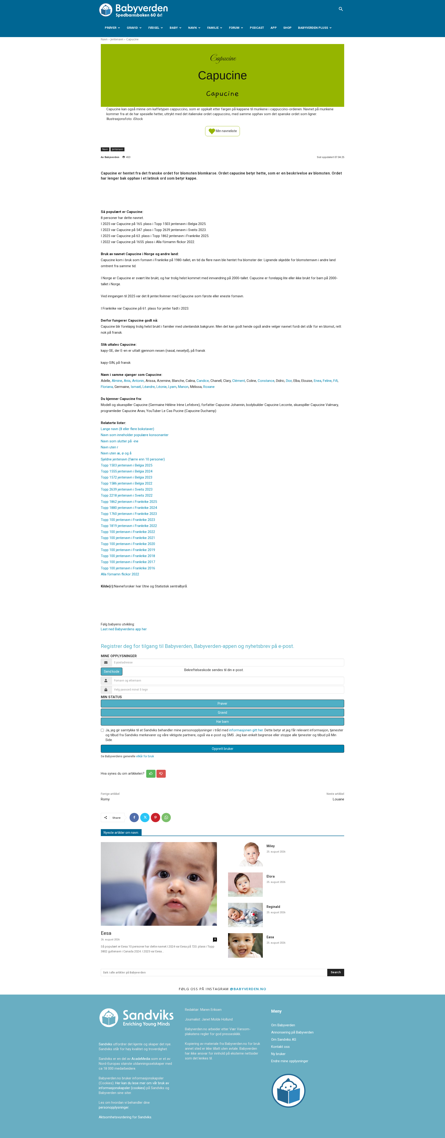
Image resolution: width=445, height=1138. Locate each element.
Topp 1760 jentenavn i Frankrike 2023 (129, 514)
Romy (105, 799)
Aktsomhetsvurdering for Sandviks (125, 1117)
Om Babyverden (283, 1025)
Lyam (172, 387)
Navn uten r (109, 447)
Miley (271, 846)
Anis (127, 381)
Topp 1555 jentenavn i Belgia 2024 (126, 471)
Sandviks (105, 1044)
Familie (213, 27)
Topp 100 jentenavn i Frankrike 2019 (128, 550)
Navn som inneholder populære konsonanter (134, 435)
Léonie (161, 387)
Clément (238, 381)
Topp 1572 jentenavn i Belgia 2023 (126, 477)
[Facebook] (134, 817)
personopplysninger (113, 1107)
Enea (317, 381)
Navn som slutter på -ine (119, 441)
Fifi (335, 381)
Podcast (257, 27)
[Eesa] (159, 884)
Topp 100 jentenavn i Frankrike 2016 (128, 568)
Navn (192, 27)
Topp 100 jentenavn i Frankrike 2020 (128, 544)
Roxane (209, 387)
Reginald (273, 907)
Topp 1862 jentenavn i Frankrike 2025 (129, 502)
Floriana (107, 387)
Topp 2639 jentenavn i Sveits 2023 (127, 489)
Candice (203, 381)
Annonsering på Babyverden (292, 1032)
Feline (327, 381)
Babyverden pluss (313, 27)
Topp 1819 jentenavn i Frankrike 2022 (129, 526)
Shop (287, 27)
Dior (289, 381)
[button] (340, 9)
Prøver (110, 27)
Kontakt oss (280, 1047)
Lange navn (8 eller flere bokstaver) (127, 429)
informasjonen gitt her (246, 730)
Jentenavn (117, 39)
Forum (234, 27)
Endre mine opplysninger (289, 1061)
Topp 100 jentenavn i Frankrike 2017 (128, 562)
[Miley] (245, 854)
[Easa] (245, 945)
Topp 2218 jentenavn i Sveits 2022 (127, 495)
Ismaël (136, 387)
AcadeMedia (141, 1059)
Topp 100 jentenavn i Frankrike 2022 (128, 532)
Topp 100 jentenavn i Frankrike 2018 (128, 556)
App (273, 27)
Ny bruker (278, 1054)
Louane (338, 799)
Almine (117, 381)
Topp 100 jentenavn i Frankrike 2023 (128, 520)
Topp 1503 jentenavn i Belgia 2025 (126, 465)
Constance (266, 381)
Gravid (132, 27)
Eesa (106, 933)
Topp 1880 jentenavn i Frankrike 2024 (129, 508)
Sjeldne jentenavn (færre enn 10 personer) (133, 459)
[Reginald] (245, 915)
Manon (183, 387)
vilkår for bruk (145, 756)
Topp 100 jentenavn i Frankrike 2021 (128, 538)
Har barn (222, 721)
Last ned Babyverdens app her (124, 629)
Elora (271, 876)
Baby (174, 27)
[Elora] (245, 884)
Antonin (138, 381)
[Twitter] (144, 817)
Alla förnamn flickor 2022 (120, 574)
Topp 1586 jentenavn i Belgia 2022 (126, 483)
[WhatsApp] (166, 817)
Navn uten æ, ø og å (116, 453)
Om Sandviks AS (283, 1039)
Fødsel (153, 27)
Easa (270, 937)
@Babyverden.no (248, 988)
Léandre (149, 387)
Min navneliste (226, 131)
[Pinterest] (155, 817)
